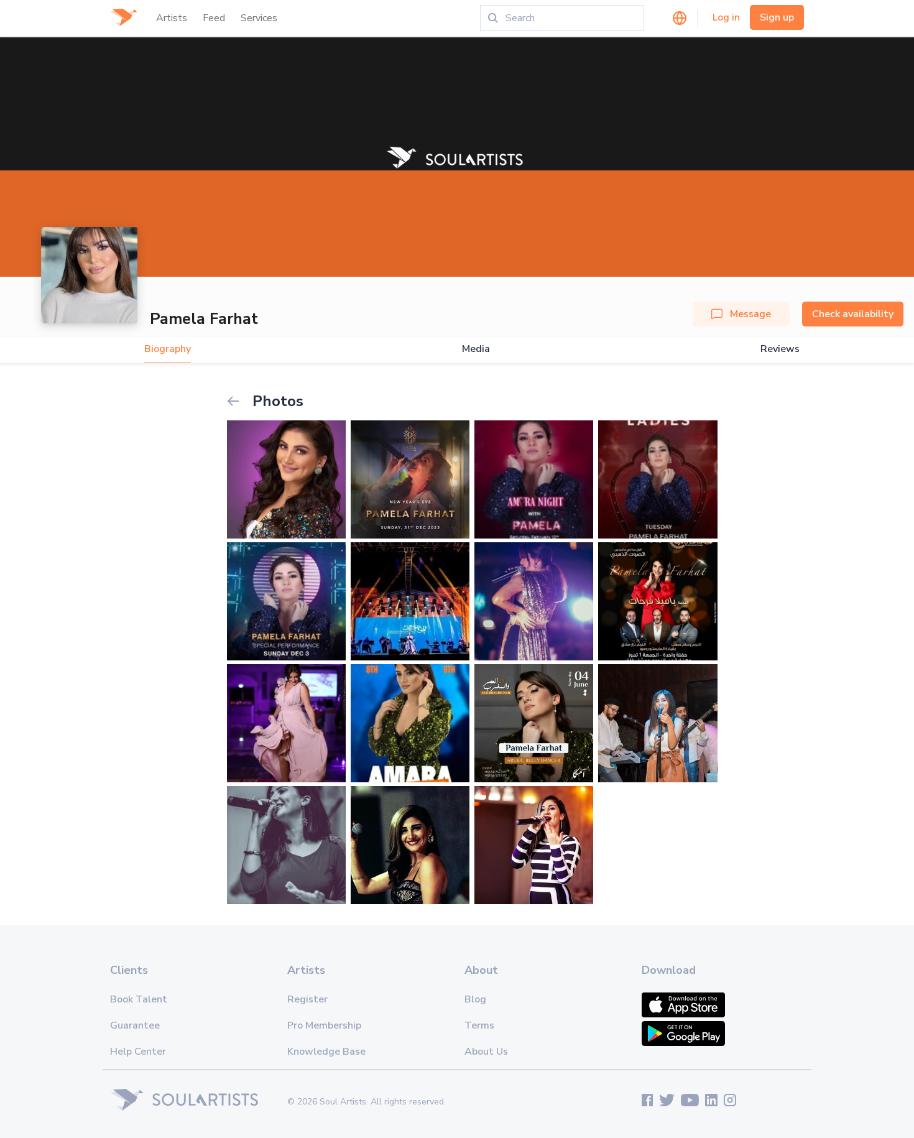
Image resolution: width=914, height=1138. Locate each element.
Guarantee (135, 1025)
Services (259, 18)
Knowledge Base (326, 1051)
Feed (214, 18)
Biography (167, 349)
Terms (479, 1025)
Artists (171, 18)
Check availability (852, 314)
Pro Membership (324, 1025)
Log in (726, 17)
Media (476, 349)
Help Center (138, 1051)
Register (307, 999)
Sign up (777, 17)
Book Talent (138, 999)
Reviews (780, 349)
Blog (475, 999)
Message (750, 314)
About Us (486, 1051)
